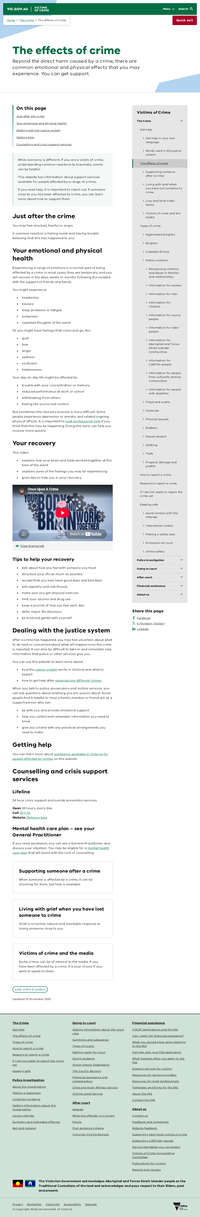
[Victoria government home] (180, 1207)
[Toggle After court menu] (182, 577)
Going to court (84, 1023)
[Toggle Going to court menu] (182, 569)
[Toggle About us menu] (182, 594)
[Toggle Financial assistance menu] (182, 586)
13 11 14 (25, 813)
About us (139, 1109)
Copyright (53, 1204)
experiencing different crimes (78, 680)
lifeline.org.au (36, 817)
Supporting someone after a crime (59, 871)
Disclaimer (34, 1204)
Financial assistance (148, 1023)
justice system (46, 670)
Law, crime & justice (30, 989)
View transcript (32, 546)
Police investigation (28, 1080)
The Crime (26, 20)
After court (81, 1102)
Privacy (17, 1204)
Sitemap (91, 1204)
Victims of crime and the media (56, 953)
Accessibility (72, 1204)
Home (11, 20)
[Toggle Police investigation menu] (182, 560)
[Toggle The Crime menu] (182, 121)
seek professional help (82, 421)
